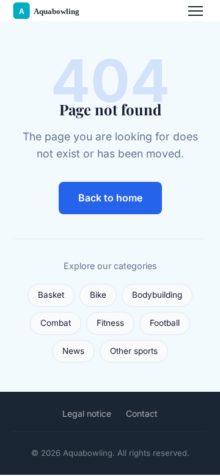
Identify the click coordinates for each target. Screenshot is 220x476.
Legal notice (86, 413)
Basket (51, 295)
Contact (142, 413)
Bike (98, 295)
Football (165, 323)
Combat (55, 323)
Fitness (110, 323)
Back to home (110, 198)
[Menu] (195, 11)
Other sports (134, 351)
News (73, 351)
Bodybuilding (157, 295)
